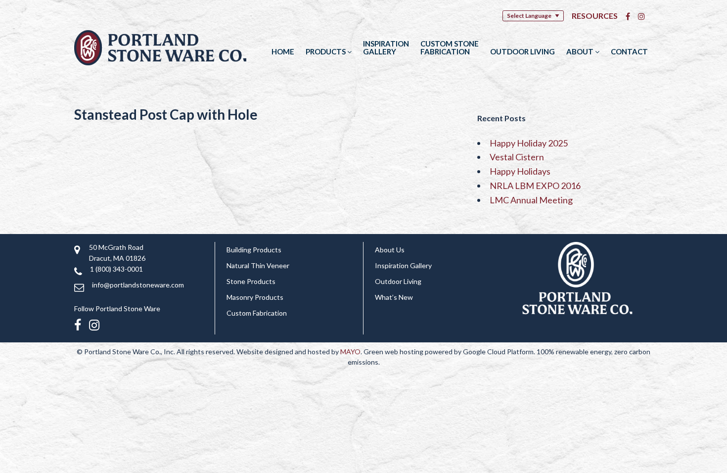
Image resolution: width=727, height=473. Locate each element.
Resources (595, 15)
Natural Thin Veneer (258, 265)
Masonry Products (255, 297)
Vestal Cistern (517, 156)
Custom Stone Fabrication (449, 47)
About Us (390, 249)
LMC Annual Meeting (531, 199)
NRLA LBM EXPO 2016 (535, 185)
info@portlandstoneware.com (138, 285)
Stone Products (251, 281)
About (580, 51)
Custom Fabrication (257, 313)
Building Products (254, 249)
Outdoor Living (522, 51)
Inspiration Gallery (386, 47)
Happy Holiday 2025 (529, 143)
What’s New (394, 297)
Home (283, 51)
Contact (629, 51)
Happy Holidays (520, 171)
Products (326, 51)
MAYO (350, 351)
